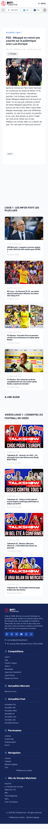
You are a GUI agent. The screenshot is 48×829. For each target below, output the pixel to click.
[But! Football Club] (9, 3)
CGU (6, 767)
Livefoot (8, 736)
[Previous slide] (3, 10)
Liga (6, 660)
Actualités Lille (10, 720)
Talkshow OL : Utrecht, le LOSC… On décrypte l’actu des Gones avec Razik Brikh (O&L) (23, 457)
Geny (7, 799)
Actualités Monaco (12, 723)
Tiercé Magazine (11, 796)
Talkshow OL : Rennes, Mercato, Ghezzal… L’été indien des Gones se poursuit (22, 545)
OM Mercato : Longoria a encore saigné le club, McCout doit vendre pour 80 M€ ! (23, 249)
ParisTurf (8, 784)
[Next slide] (45, 10)
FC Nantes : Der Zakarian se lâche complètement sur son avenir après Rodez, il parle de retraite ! (22, 381)
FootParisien (9, 739)
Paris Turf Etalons (11, 802)
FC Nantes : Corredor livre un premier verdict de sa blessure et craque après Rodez (23, 337)
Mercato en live (10, 691)
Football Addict (10, 742)
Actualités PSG (10, 704)
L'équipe (8, 761)
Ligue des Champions (13, 672)
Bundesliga (9, 669)
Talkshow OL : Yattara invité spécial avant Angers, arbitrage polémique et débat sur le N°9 (23, 501)
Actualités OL (10, 714)
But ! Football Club (17, 49)
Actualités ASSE (11, 711)
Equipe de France (11, 678)
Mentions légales (11, 764)
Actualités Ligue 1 (13, 32)
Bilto (6, 793)
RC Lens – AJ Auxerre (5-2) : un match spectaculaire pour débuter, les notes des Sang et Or (23, 293)
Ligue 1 (9, 154)
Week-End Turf (10, 790)
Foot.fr (7, 745)
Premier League (11, 663)
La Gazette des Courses (14, 787)
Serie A (7, 666)
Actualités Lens (10, 717)
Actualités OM (10, 708)
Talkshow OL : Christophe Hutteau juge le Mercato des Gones (23, 589)
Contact (8, 758)
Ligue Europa (10, 675)
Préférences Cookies (24, 770)
